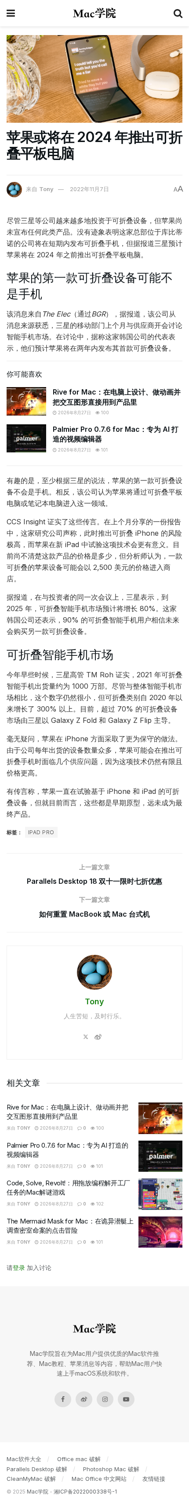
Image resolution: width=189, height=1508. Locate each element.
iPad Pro (41, 832)
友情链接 (153, 1478)
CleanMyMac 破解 (31, 1478)
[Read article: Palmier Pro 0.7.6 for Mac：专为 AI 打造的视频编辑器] (26, 438)
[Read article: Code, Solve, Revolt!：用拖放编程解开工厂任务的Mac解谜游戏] (160, 1194)
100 (104, 412)
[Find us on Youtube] (126, 1399)
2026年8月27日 (74, 412)
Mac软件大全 (24, 1458)
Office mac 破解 (79, 1458)
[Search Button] (178, 13)
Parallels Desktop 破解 (37, 1468)
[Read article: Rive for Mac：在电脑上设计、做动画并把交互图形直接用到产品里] (26, 401)
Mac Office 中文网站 (99, 1478)
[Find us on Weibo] (84, 1399)
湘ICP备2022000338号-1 (85, 1491)
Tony (46, 188)
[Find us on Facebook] (63, 1399)
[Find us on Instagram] (105, 1399)
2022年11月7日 (89, 188)
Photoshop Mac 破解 (111, 1468)
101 (104, 449)
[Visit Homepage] (94, 13)
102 (99, 1203)
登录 (19, 1267)
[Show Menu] (11, 13)
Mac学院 (37, 1491)
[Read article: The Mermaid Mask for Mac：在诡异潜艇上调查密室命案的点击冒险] (160, 1232)
